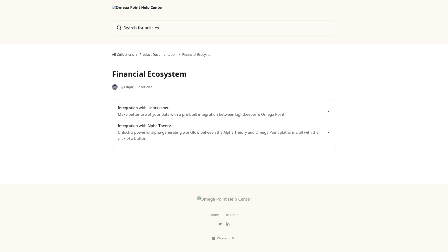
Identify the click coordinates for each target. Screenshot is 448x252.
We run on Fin (226, 238)
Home (214, 215)
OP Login (231, 215)
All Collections (123, 54)
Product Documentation (158, 54)
